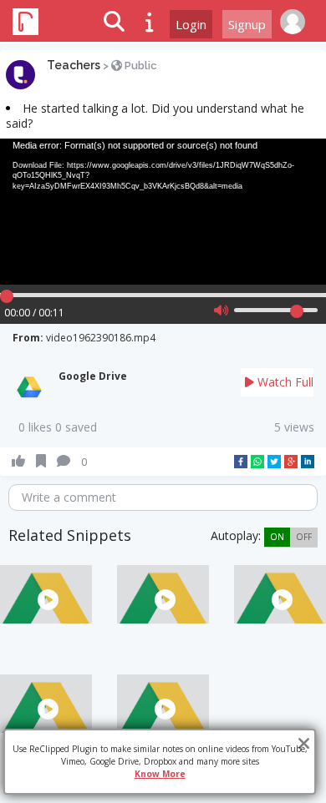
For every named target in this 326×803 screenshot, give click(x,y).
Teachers (73, 65)
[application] (163, 212)
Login (191, 24)
